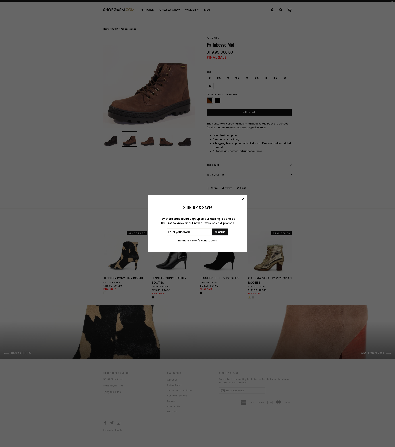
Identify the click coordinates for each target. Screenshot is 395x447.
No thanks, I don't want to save (197, 240)
